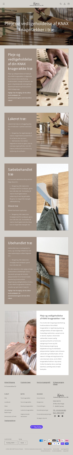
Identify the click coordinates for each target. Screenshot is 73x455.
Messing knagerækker (27, 406)
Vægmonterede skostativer (25, 415)
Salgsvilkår (66, 451)
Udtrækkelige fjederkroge (8, 411)
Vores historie (41, 398)
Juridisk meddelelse (56, 451)
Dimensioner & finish (10, 416)
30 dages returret (42, 418)
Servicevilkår (56, 449)
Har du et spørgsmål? (43, 382)
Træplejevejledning (9, 420)
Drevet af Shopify (19, 449)
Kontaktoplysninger (42, 410)
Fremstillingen (41, 406)
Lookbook (7, 402)
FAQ (5, 398)
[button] (4, 4)
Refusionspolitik (47, 449)
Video (6, 406)
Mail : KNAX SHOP (58, 413)
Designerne (40, 402)
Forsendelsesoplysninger (44, 414)
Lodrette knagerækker (27, 410)
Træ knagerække (25, 398)
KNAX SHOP (12, 449)
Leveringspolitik (65, 449)
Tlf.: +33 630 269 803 (59, 410)
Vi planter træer (26, 382)
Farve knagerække (26, 402)
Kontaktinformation (45, 451)
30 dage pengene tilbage (58, 383)
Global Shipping (9, 382)
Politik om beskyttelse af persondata (33, 449)
